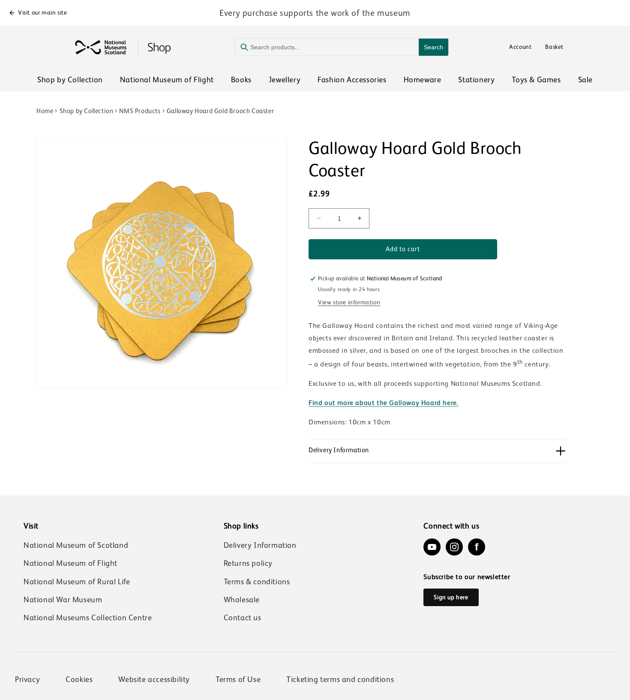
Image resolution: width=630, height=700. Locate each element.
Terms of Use (238, 679)
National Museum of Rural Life (77, 581)
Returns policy (248, 563)
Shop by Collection (70, 79)
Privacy (27, 679)
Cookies (79, 679)
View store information (349, 302)
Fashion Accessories (352, 79)
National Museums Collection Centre (88, 617)
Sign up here (451, 597)
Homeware (422, 79)
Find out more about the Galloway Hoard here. (383, 403)
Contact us (242, 617)
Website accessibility (154, 679)
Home (44, 110)
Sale (585, 79)
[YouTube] (432, 547)
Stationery (476, 79)
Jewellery (284, 79)
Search (433, 47)
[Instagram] (454, 547)
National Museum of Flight (167, 79)
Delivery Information (260, 545)
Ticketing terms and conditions (340, 679)
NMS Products (139, 110)
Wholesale (242, 599)
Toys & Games (536, 79)
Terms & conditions (257, 581)
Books (241, 79)
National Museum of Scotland (76, 545)
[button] (437, 451)
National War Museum (63, 599)
